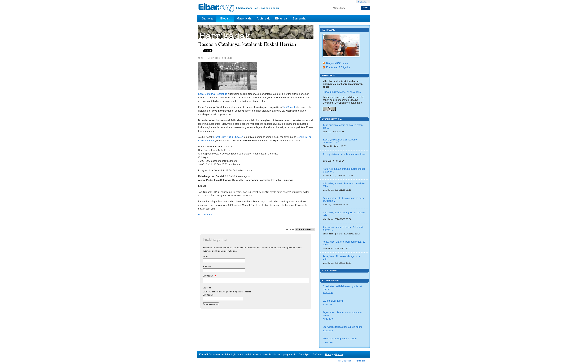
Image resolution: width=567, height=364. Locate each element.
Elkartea (281, 18)
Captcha (207, 288)
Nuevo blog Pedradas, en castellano (342, 92)
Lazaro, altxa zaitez (333, 302)
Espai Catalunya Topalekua (212, 94)
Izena (205, 256)
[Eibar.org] (216, 7)
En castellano (205, 214)
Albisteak (263, 18)
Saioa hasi (363, 2)
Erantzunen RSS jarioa (338, 67)
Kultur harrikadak (305, 229)
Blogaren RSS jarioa (337, 63)
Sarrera (207, 18)
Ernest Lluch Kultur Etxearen (228, 137)
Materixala (244, 18)
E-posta (207, 266)
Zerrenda (299, 18)
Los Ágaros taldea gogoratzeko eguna (342, 328)
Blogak (225, 18)
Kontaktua (360, 361)
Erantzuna (208, 276)
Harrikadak (328, 30)
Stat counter (329, 270)
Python (339, 354)
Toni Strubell (288, 107)
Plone (328, 354)
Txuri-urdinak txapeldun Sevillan (340, 340)
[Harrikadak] (341, 45)
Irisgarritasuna (344, 361)
